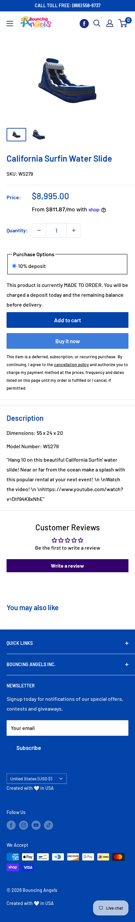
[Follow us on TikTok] (48, 824)
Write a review (67, 565)
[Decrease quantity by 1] (39, 230)
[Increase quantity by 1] (74, 230)
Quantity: (17, 230)
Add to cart (67, 320)
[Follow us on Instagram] (23, 824)
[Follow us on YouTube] (36, 824)
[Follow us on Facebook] (84, 23)
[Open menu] (10, 23)
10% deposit (32, 266)
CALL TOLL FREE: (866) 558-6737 (68, 5)
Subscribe (28, 747)
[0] (123, 23)
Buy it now (67, 341)
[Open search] (97, 23)
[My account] (109, 23)
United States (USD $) (31, 778)
